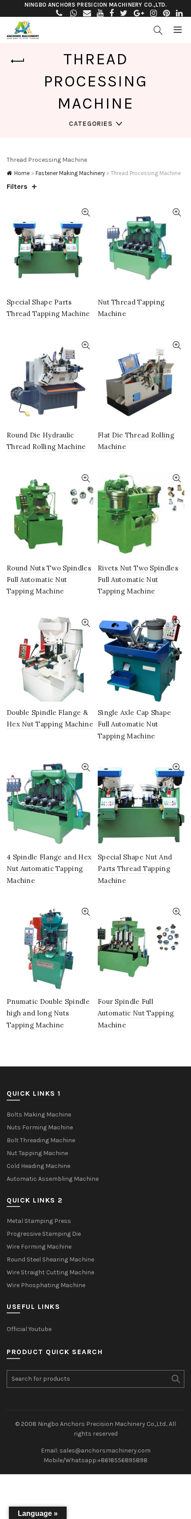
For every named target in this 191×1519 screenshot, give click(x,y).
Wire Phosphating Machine (46, 1285)
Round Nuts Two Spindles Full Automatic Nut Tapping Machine (49, 580)
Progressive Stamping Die (44, 1234)
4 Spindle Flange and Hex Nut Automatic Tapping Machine (49, 869)
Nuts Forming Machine (40, 1127)
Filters (17, 186)
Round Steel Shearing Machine (50, 1259)
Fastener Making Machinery (70, 173)
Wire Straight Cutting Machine (50, 1272)
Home (22, 173)
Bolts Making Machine (39, 1114)
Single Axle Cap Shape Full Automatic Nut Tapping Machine (134, 724)
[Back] (18, 61)
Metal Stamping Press (39, 1221)
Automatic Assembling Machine (53, 1179)
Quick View (85, 212)
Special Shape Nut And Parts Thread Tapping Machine (135, 869)
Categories (91, 124)
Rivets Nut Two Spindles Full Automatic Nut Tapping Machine (138, 580)
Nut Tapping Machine (37, 1153)
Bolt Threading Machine (41, 1140)
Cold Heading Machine (38, 1166)
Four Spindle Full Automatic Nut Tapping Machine (136, 1013)
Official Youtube (29, 1329)
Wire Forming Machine (39, 1246)
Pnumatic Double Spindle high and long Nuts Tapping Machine (48, 1013)
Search (175, 1379)
